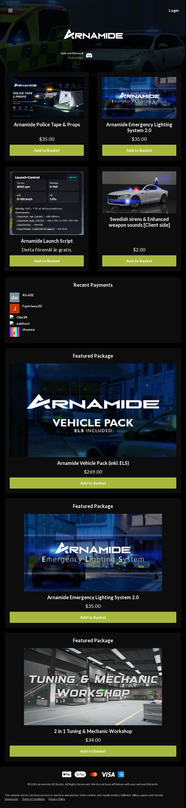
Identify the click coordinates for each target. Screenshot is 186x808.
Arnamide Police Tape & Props (47, 124)
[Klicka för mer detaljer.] (47, 98)
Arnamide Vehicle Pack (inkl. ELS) (93, 463)
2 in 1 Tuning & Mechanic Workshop (93, 731)
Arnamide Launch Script (47, 241)
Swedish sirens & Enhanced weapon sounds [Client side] (139, 222)
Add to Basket (47, 150)
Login (174, 10)
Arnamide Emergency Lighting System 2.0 (139, 127)
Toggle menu (10, 10)
